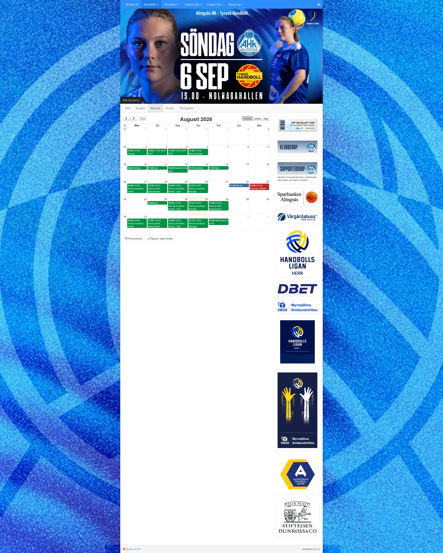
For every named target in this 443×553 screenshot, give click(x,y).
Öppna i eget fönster (161, 238)
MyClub (316, 549)
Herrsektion (150, 4)
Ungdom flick (214, 4)
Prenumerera (135, 238)
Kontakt (170, 108)
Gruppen (141, 108)
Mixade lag (235, 4)
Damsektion (171, 4)
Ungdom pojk (192, 4)
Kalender (156, 108)
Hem (128, 108)
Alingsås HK (132, 4)
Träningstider (186, 108)
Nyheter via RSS (133, 549)
